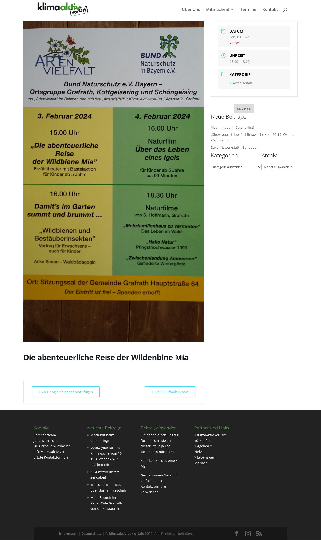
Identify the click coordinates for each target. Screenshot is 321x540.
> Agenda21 (203, 446)
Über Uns (191, 10)
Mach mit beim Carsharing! (232, 127)
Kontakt (270, 10)
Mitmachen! (217, 10)
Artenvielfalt (242, 83)
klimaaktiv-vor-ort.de (126, 533)
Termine (248, 10)
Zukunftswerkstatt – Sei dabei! (234, 147)
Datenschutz (91, 533)
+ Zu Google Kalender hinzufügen (66, 391)
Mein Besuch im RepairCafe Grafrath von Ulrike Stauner (106, 503)
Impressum (68, 533)
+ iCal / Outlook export (170, 391)
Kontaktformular (57, 457)
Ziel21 (199, 451)
